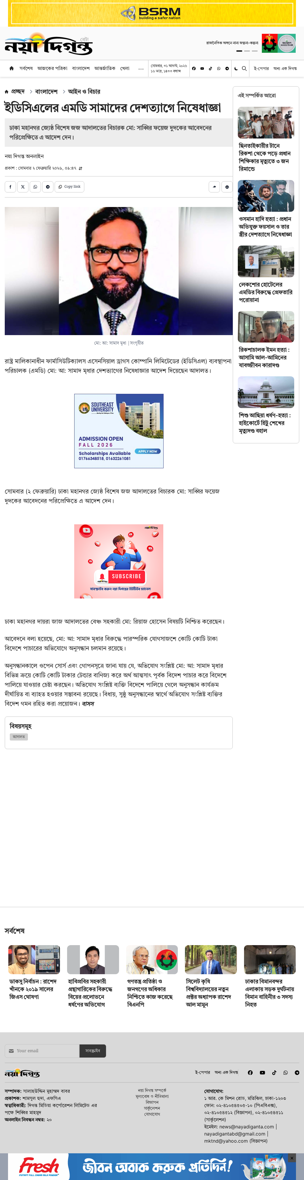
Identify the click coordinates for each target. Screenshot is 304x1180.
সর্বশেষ (26, 68)
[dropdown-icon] (141, 69)
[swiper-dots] (239, 51)
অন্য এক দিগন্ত (285, 68)
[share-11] (214, 186)
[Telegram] (227, 68)
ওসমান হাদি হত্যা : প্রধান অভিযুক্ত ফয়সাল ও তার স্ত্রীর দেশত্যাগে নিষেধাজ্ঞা (265, 227)
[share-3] (35, 186)
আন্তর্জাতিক (104, 68)
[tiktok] (210, 68)
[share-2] (22, 186)
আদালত (19, 737)
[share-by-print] (227, 186)
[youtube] (202, 68)
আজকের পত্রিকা (52, 68)
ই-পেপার (261, 68)
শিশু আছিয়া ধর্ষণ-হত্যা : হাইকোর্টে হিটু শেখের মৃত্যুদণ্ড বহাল (265, 423)
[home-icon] (12, 68)
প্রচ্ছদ (18, 91)
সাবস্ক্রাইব (93, 1134)
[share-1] (10, 186)
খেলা (124, 68)
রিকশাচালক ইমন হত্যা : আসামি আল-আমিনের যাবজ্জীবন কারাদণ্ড (264, 357)
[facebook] (194, 68)
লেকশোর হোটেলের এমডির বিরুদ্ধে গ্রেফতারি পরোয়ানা (265, 292)
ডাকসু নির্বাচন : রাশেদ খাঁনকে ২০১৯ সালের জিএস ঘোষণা (33, 1072)
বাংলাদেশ (81, 68)
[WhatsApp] (219, 68)
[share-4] (47, 186)
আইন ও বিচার (84, 91)
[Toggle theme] (237, 68)
